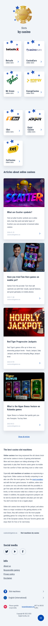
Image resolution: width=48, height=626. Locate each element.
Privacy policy (9, 574)
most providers (37, 479)
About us (7, 566)
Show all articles (24, 437)
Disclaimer (8, 578)
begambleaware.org (28, 607)
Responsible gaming (12, 570)
